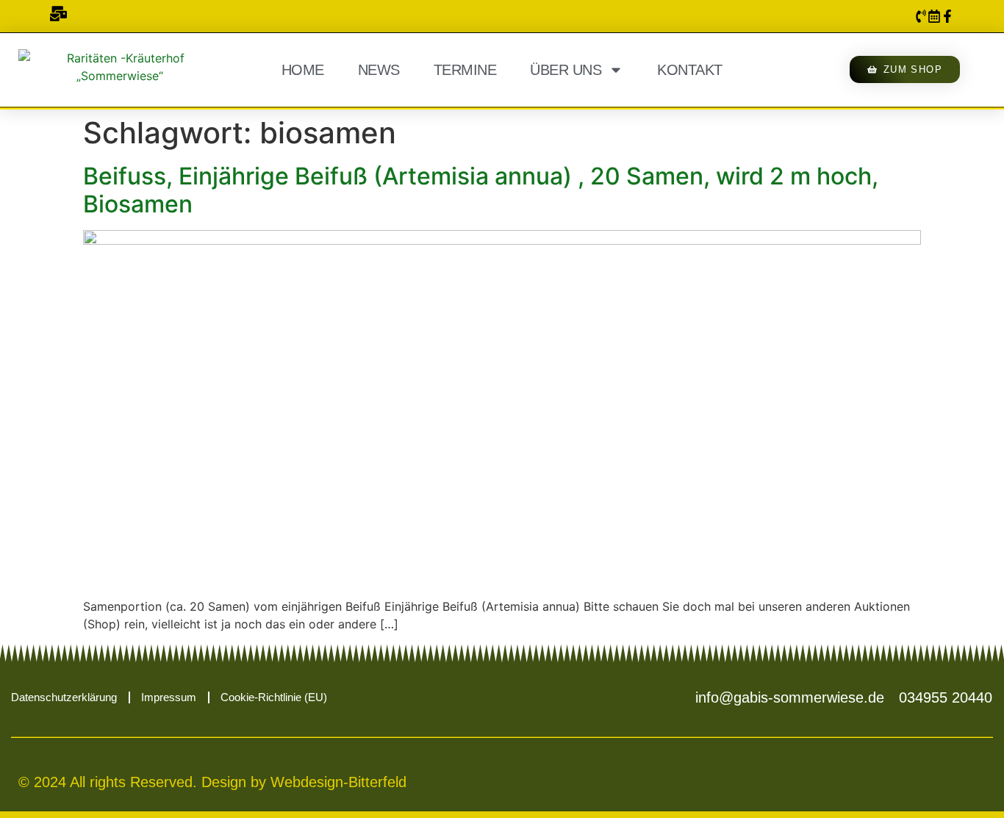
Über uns (565, 70)
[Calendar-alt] (934, 16)
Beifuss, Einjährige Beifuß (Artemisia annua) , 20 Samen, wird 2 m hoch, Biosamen (480, 190)
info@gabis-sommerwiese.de (789, 697)
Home (303, 70)
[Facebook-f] (947, 16)
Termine (465, 70)
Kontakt (689, 70)
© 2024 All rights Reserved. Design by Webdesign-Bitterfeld (212, 782)
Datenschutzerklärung (64, 697)
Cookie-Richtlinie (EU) (273, 697)
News (379, 70)
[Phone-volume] (921, 16)
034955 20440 (945, 697)
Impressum (168, 697)
